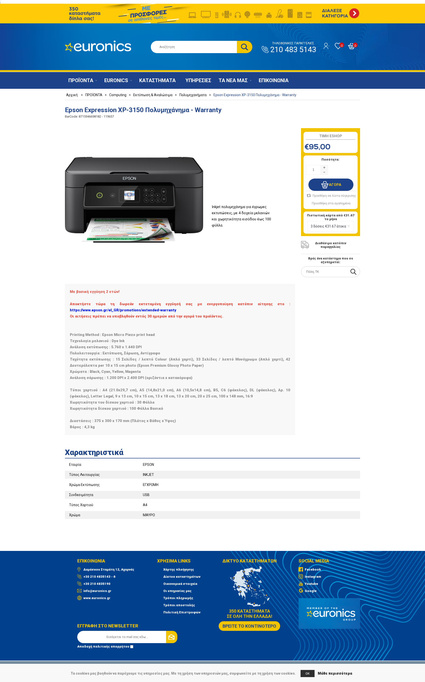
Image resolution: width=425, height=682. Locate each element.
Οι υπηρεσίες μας (177, 591)
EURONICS (116, 80)
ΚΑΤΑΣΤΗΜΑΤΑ (157, 80)
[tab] (212, 450)
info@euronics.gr (97, 591)
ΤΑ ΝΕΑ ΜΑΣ (233, 80)
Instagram (313, 576)
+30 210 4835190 (96, 584)
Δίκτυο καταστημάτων (181, 576)
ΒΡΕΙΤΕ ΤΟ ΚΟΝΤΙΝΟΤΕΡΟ (249, 626)
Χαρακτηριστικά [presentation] (94, 452)
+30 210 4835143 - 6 (99, 576)
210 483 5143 (293, 47)
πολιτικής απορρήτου (111, 646)
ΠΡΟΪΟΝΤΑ (80, 80)
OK (307, 673)
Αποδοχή (103, 646)
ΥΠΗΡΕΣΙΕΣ (198, 80)
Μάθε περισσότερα (335, 673)
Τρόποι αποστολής (179, 605)
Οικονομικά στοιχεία (180, 584)
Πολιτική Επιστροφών (181, 612)
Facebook (313, 569)
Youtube (311, 584)
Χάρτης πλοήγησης (178, 569)
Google (311, 591)
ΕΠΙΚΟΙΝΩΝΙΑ (273, 80)
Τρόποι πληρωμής (178, 598)
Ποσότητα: (330, 159)
